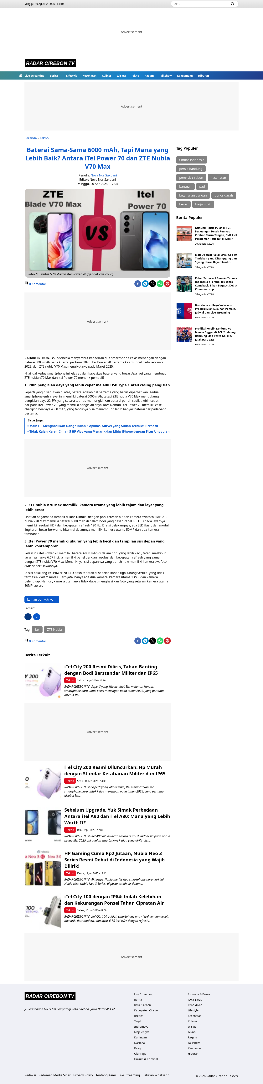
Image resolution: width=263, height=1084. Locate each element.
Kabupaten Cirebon (146, 1010)
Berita (54, 75)
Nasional (140, 1043)
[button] (55, 75)
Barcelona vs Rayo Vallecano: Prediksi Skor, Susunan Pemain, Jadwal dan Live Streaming (215, 308)
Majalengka (141, 1032)
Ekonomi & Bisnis (199, 994)
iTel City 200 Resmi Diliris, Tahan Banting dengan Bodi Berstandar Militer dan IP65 (111, 669)
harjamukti (203, 204)
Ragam (149, 75)
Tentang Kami (106, 1075)
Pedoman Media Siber (55, 1075)
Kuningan (140, 1037)
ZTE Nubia (54, 629)
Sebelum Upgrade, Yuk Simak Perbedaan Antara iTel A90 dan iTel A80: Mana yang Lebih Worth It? (117, 816)
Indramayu (141, 1026)
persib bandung (191, 169)
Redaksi (30, 1075)
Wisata (121, 75)
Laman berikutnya (40, 599)
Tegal (137, 1021)
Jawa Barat (195, 999)
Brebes (138, 1016)
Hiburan (203, 75)
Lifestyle (71, 75)
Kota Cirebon (142, 1005)
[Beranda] (20, 75)
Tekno (135, 75)
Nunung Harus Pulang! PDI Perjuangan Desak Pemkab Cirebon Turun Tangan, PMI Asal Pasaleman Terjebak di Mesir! (216, 233)
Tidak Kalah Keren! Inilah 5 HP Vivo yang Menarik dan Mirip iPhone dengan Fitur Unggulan (99, 431)
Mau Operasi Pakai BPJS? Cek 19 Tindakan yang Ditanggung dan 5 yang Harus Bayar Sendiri (216, 258)
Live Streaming (34, 75)
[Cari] (232, 4)
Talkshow (165, 75)
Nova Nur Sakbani (104, 175)
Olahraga (140, 1053)
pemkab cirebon (191, 177)
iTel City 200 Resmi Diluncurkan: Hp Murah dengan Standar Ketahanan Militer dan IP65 (115, 770)
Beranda (30, 138)
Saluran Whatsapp (156, 1075)
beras (183, 204)
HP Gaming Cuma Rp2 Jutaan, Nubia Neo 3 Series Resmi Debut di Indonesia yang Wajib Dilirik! (114, 859)
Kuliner (106, 75)
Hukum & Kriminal (146, 1059)
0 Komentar (37, 284)
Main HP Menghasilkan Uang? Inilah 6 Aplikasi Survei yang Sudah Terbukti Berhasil (93, 426)
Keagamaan (185, 75)
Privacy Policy (83, 1075)
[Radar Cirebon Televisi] (50, 63)
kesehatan (218, 177)
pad (202, 186)
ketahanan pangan (193, 195)
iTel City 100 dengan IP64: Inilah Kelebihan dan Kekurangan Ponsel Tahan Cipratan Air (114, 899)
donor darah (223, 195)
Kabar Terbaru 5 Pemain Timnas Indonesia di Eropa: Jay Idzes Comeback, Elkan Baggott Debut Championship (216, 283)
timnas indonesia (191, 160)
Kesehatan (89, 75)
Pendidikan (195, 1005)
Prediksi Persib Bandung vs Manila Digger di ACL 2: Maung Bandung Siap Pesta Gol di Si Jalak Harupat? (215, 334)
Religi (138, 1048)
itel (37, 629)
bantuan (185, 186)
